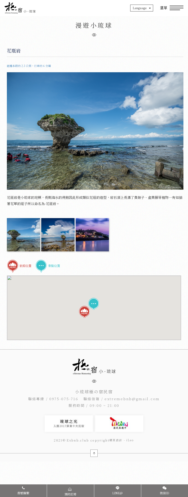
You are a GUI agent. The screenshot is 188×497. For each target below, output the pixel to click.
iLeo (130, 440)
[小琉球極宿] (20, 8)
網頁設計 (115, 440)
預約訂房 (70, 494)
